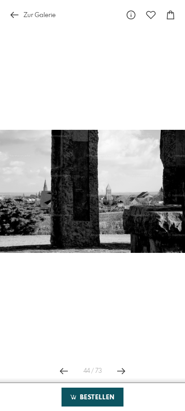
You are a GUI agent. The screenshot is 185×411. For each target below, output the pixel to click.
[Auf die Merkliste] (150, 15)
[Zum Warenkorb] (170, 15)
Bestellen (96, 397)
